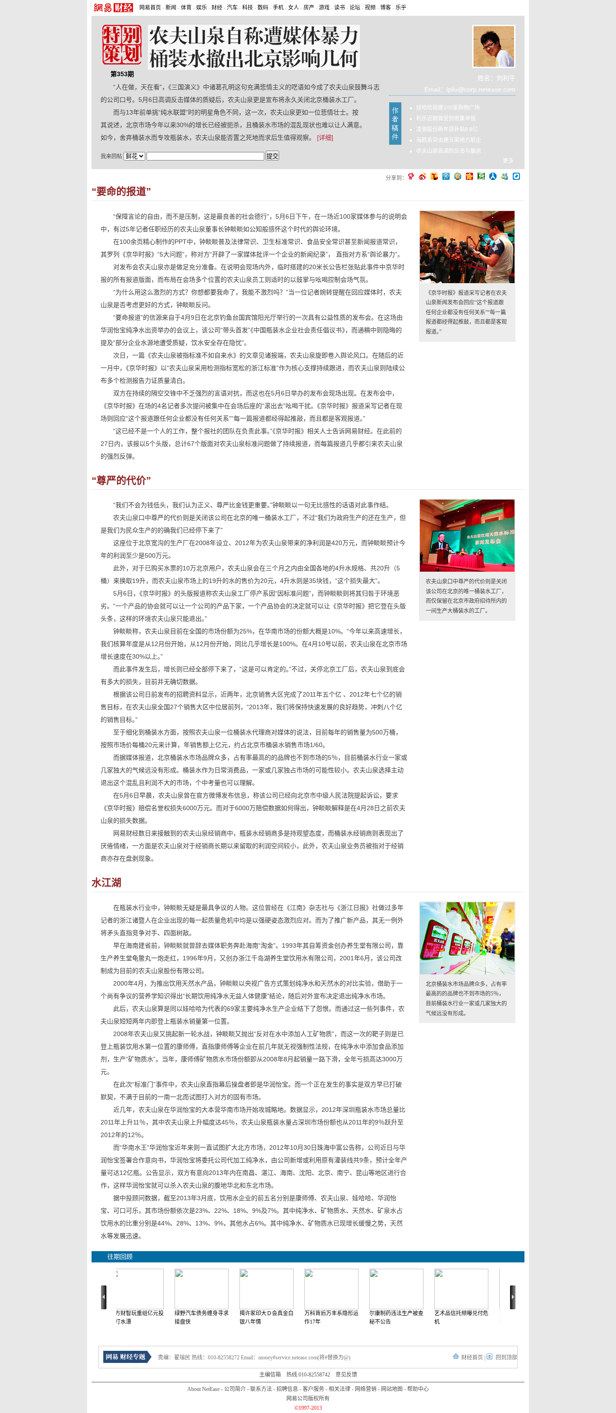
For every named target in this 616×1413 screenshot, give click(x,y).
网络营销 (366, 1389)
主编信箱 (270, 1375)
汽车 (232, 8)
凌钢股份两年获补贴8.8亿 (447, 129)
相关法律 (339, 1389)
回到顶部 (506, 1357)
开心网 (469, 176)
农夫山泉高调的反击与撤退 (448, 151)
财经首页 (472, 1357)
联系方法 (261, 1389)
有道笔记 (516, 176)
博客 (385, 8)
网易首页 (150, 8)
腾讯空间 (457, 176)
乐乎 (400, 8)
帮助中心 (418, 1389)
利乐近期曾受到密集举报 (446, 118)
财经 (216, 8)
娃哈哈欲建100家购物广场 (448, 108)
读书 (339, 8)
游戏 (324, 8)
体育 (186, 8)
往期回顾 (120, 1256)
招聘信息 (287, 1389)
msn (504, 176)
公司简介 (235, 1389)
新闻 (170, 8)
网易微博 (410, 176)
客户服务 (313, 1389)
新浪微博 (422, 176)
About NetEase (203, 1389)
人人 (492, 176)
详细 (325, 137)
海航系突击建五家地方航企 (448, 140)
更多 (508, 161)
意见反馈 (346, 1375)
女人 (293, 8)
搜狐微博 (434, 176)
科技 (247, 8)
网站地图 (392, 1389)
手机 (278, 8)
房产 (308, 8)
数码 (262, 8)
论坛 (354, 8)
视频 (370, 8)
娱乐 (201, 8)
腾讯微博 (446, 176)
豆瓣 (481, 176)
